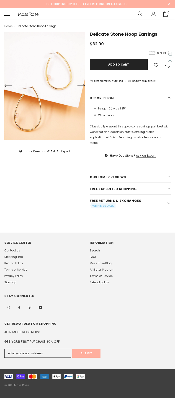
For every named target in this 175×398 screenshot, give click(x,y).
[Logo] (28, 14)
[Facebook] (19, 307)
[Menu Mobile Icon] (7, 14)
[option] (44, 86)
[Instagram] (8, 307)
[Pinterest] (30, 307)
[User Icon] (153, 14)
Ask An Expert (60, 151)
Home (8, 26)
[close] (169, 4)
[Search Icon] (140, 14)
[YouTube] (40, 307)
